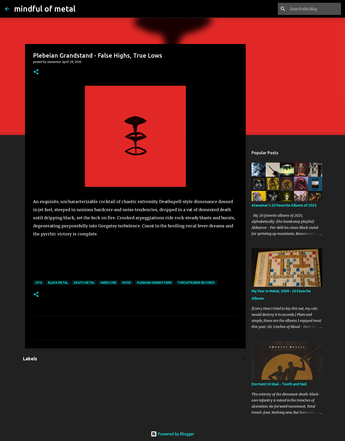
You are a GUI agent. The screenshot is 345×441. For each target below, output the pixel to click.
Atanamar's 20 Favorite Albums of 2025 (284, 205)
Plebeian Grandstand (154, 282)
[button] (36, 72)
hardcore (108, 282)
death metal (84, 282)
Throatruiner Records (196, 282)
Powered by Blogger (175, 434)
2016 (38, 282)
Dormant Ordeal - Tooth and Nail (279, 384)
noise (126, 282)
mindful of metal (45, 8)
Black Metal (58, 282)
